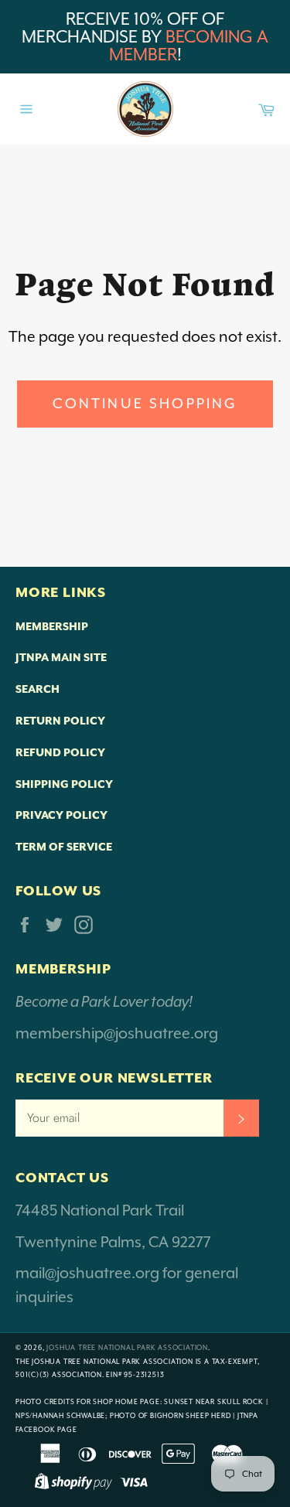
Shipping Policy (64, 784)
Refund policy (60, 752)
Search (37, 689)
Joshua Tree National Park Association (127, 1348)
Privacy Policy (61, 815)
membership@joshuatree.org (116, 1033)
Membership (51, 626)
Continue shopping (145, 403)
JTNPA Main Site (61, 657)
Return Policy (60, 720)
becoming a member (189, 45)
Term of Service (63, 846)
